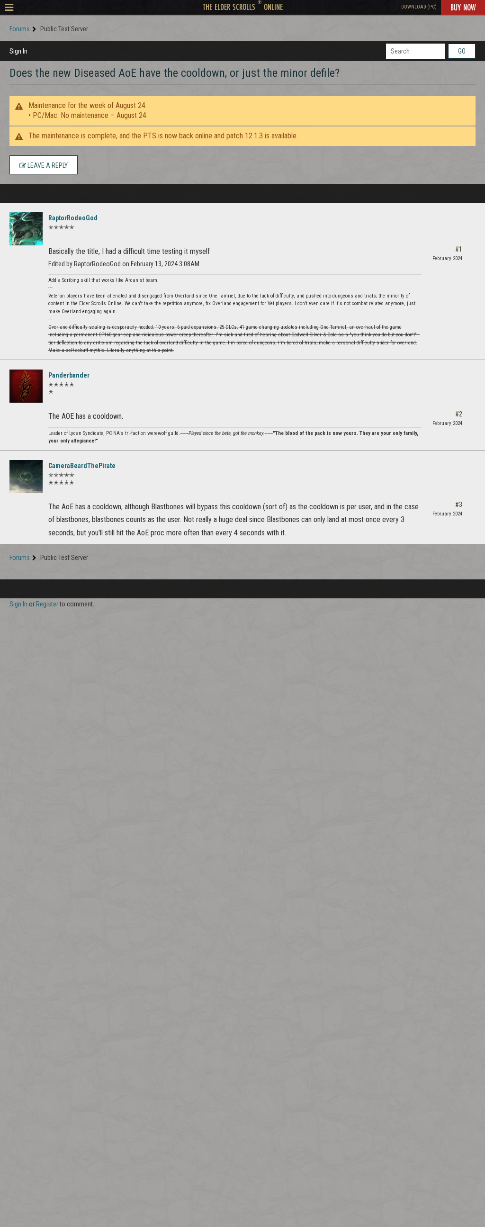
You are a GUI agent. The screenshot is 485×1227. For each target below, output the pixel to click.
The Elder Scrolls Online (243, 6)
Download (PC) (419, 6)
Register (47, 604)
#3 (458, 504)
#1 (458, 249)
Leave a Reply (47, 165)
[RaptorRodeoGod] (26, 228)
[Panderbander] (26, 386)
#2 (458, 414)
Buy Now (463, 7)
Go (462, 51)
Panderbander (69, 375)
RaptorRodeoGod (73, 218)
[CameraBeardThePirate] (26, 476)
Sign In (18, 51)
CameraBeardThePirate (82, 465)
